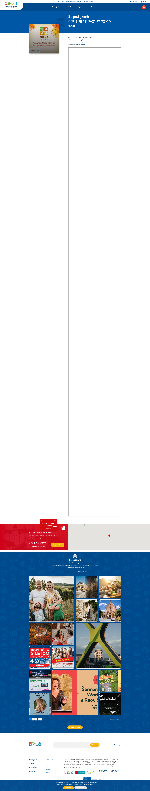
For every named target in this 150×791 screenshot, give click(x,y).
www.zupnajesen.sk (80, 44)
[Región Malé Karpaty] (103, 772)
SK (141, 1)
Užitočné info (60, 1)
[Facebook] (133, 1)
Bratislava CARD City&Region (73, 1)
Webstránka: (71, 44)
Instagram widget (114, 719)
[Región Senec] (115, 772)
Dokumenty (49, 769)
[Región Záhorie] (92, 772)
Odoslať (94, 745)
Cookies (48, 772)
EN (143, 1)
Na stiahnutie (49, 763)
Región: (70, 42)
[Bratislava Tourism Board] (80, 772)
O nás (47, 766)
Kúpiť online (57, 545)
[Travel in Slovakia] (87, 779)
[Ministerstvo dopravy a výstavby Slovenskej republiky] (96, 779)
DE (145, 1)
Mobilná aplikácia (88, 1)
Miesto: (70, 40)
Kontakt (48, 776)
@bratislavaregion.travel (62, 565)
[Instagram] (135, 1)
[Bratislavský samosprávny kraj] (69, 772)
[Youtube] (130, 1)
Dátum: (70, 38)
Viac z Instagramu (75, 727)
